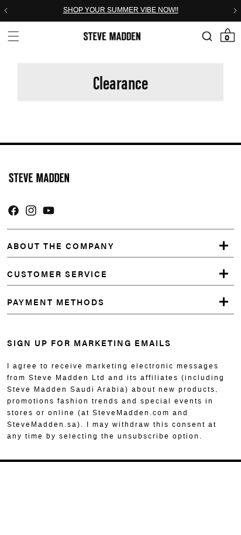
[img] (13, 210)
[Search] (207, 36)
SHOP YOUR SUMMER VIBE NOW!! (120, 10)
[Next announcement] (235, 10)
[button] (13, 36)
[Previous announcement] (6, 10)
